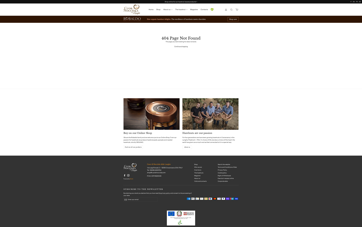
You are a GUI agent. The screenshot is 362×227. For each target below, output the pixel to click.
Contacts (204, 9)
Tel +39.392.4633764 (154, 170)
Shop (158, 9)
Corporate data (223, 181)
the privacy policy (164, 193)
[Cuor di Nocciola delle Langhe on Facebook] (124, 175)
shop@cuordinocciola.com (156, 172)
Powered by (128, 179)
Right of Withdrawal (224, 176)
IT (351, 2)
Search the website (224, 164)
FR (357, 2)
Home (151, 9)
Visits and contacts (200, 181)
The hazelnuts (198, 173)
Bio (212, 9)
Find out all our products (133, 147)
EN (354, 2)
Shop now (233, 19)
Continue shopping (181, 46)
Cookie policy (222, 173)
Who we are (198, 167)
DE (360, 2)
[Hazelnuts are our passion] (210, 114)
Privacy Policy (222, 170)
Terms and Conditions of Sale (227, 167)
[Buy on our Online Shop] (151, 114)
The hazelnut (180, 9)
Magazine (194, 9)
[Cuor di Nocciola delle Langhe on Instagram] (128, 175)
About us (167, 9)
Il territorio (197, 170)
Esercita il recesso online (226, 178)
